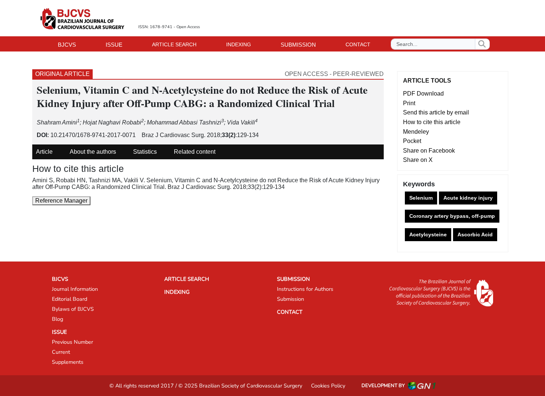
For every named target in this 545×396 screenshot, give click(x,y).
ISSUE (59, 332)
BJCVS (60, 279)
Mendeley (416, 132)
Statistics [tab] (145, 152)
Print (409, 103)
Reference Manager (61, 200)
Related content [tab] (194, 152)
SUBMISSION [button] (298, 44)
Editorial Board (69, 299)
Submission (290, 299)
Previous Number (72, 342)
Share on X (418, 160)
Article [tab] (44, 152)
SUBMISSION (293, 279)
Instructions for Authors (305, 289)
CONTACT (358, 44)
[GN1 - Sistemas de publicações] (422, 385)
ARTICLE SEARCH (174, 44)
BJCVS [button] (67, 44)
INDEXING (238, 44)
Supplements (67, 362)
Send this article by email (436, 112)
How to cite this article (431, 122)
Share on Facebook (429, 150)
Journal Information (75, 289)
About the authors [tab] (93, 152)
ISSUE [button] (114, 44)
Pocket (412, 141)
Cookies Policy (328, 385)
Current (61, 352)
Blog (57, 319)
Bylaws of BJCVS (73, 309)
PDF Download (423, 93)
